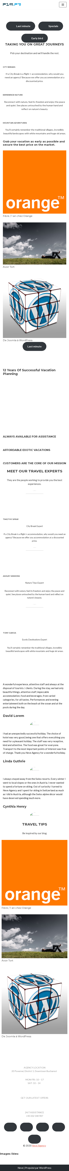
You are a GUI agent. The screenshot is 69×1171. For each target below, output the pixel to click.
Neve (20, 1167)
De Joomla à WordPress (17, 340)
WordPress (45, 1167)
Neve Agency (39, 1145)
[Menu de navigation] (63, 4)
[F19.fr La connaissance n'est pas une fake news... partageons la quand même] (12, 4)
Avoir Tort (8, 266)
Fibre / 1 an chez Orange (17, 215)
